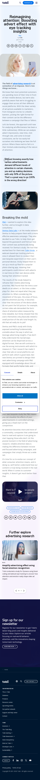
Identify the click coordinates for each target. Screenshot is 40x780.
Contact (4, 716)
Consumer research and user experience (20, 511)
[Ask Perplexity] (12, 45)
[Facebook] (13, 761)
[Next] (23, 590)
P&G (4, 222)
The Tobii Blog (7, 729)
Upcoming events (7, 706)
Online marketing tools (13, 507)
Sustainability (6, 750)
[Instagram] (22, 761)
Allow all (20, 396)
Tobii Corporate (30, 681)
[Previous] (16, 590)
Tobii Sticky (30, 250)
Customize (19, 402)
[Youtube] (30, 761)
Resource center (7, 702)
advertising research (22, 83)
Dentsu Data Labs (9, 230)
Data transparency (8, 740)
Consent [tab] (7, 372)
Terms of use (16, 768)
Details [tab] (20, 372)
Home (6, 669)
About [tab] (33, 372)
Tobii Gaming (6, 733)
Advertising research (27, 507)
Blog (20, 35)
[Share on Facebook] (23, 45)
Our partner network (8, 709)
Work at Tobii (6, 743)
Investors (5, 726)
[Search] (21, 682)
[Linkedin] (17, 761)
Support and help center (9, 713)
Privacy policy (6, 768)
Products (5, 699)
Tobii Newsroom (7, 736)
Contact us (28, 3)
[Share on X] (31, 45)
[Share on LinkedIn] (27, 45)
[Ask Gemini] (16, 45)
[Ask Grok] (20, 45)
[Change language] (17, 681)
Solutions (5, 695)
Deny (20, 408)
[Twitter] (26, 761)
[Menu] (36, 3)
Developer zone (7, 747)
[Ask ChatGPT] (8, 45)
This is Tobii (6, 692)
